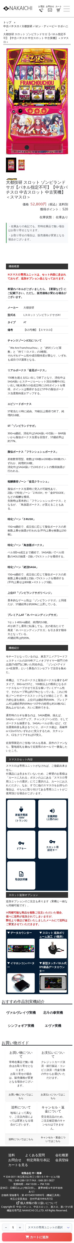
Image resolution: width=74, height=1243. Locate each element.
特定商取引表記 (38, 1160)
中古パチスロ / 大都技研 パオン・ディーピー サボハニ (35, 26)
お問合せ (14, 1160)
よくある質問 (35, 1155)
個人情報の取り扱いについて (38, 1203)
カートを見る (18, 1165)
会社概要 (61, 1155)
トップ (7, 22)
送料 (11, 1155)
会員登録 (61, 1160)
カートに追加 (39, 1237)
